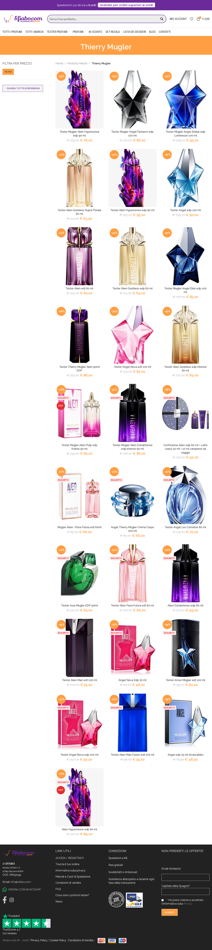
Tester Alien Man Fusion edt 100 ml (132, 754)
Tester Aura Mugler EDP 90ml (79, 605)
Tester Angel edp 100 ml (185, 210)
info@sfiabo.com (20, 881)
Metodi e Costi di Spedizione (72, 876)
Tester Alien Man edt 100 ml (79, 680)
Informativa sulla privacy (70, 870)
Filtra (8, 72)
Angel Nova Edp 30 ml (132, 680)
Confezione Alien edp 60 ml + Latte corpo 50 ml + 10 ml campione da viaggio (185, 449)
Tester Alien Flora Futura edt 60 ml (132, 605)
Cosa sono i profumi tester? (72, 895)
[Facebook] (4, 899)
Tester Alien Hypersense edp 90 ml (132, 210)
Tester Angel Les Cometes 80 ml (185, 527)
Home (59, 63)
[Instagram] (11, 899)
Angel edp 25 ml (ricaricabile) (185, 754)
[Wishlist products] (191, 19)
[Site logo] (23, 18)
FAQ (58, 888)
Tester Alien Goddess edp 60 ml (132, 288)
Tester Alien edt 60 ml (79, 288)
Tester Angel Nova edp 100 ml (79, 754)
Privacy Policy (39, 940)
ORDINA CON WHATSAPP (24, 889)
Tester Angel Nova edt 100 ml (132, 366)
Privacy (188, 903)
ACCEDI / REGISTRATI (69, 857)
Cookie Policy (58, 940)
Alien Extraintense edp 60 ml (185, 605)
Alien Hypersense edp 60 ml (79, 829)
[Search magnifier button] (162, 19)
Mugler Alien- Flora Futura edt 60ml (79, 527)
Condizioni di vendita (68, 882)
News (58, 901)
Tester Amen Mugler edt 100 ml (185, 680)
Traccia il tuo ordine (67, 864)
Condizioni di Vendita (80, 940)
